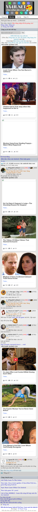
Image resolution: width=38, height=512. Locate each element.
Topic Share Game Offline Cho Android (13, 487)
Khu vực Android (13, 159)
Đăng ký (11, 25)
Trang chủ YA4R (8, 26)
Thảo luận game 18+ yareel (9, 490)
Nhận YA (26, 17)
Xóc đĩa (19, 17)
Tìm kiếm (3, 161)
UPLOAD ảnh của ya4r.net (19, 36)
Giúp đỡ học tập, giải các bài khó (18, 42)
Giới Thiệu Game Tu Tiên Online (11, 480)
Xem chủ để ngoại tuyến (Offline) (11, 499)
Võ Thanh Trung (22, 509)
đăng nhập (9, 470)
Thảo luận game (25, 159)
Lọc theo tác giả (5, 497)
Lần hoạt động (5, 156)
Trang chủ (4, 17)
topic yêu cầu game (18, 317)
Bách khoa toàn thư (19, 41)
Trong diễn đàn (5, 501)
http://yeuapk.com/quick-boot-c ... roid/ (13, 344)
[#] (29, 168)
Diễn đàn (4, 159)
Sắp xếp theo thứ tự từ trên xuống (10, 502)
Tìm (23, 33)
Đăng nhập (4, 25)
